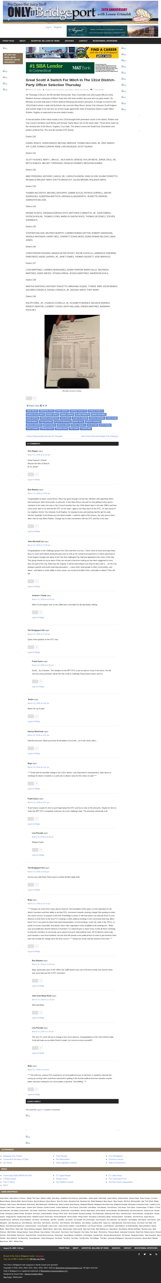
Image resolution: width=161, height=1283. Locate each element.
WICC (5, 1185)
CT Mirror (150, 1207)
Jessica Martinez (97, 418)
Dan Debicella (5, 1210)
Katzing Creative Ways (34, 1274)
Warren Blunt (147, 1238)
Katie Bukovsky (117, 1223)
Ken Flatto (148, 1223)
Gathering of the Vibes (112, 1214)
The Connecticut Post (117, 1179)
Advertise (40, 1256)
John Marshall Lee (14, 1223)
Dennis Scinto (52, 414)
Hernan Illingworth (49, 418)
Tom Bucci (66, 1238)
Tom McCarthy (47, 428)
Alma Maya (56, 1198)
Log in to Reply (34, 479)
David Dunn (42, 1210)
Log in (48, 27)
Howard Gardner (117, 1217)
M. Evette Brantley (62, 421)
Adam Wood (4, 1198)
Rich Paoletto (11, 1235)
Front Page (8, 41)
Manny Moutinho (145, 1226)
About (22, 41)
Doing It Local (61, 1179)
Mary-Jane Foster (89, 1229)
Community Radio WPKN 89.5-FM (17, 1175)
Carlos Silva (10, 1207)
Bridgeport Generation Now (103, 1204)
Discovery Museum (136, 1210)
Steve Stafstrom (12, 1238)
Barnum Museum (40, 1201)
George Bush (148, 1214)
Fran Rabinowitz (98, 1214)
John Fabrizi (142, 1220)
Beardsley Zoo (85, 1201)
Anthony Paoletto (78, 411)
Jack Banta (65, 418)
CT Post (157, 1207)
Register (58, 27)
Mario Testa (58, 1229)
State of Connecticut (117, 1163)
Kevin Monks (32, 421)
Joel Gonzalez (101, 1220)
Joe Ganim (69, 1220)
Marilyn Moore (48, 1229)
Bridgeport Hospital (120, 1204)
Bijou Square (108, 1201)
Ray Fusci (7, 1277)
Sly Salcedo (126, 1235)
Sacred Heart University (45, 1235)
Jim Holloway (44, 1220)
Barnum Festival (27, 1201)
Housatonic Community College (100, 1217)
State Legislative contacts (66, 1163)
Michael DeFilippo (34, 425)
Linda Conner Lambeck (66, 1226)
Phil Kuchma (103, 1232)
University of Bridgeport (116, 1238)
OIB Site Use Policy (37, 1259)
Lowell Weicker (108, 1226)
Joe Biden (60, 1220)
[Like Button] (29, 398)
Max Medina (123, 1229)
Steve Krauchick (150, 1235)
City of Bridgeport (116, 1156)
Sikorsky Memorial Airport (112, 1235)
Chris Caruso (73, 1207)
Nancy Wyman (45, 1232)
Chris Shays (122, 1207)
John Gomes (151, 1220)
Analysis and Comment (54, 90)
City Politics (69, 90)
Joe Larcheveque (89, 1220)
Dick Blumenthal (62, 1159)
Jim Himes (7, 1163)
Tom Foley (74, 1238)
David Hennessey (54, 1210)
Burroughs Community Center (138, 1204)
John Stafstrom (76, 1223)
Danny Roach (24, 1210)
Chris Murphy (61, 1156)
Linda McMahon (81, 1226)
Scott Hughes (33, 428)
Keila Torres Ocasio (129, 1223)
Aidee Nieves (32, 411)
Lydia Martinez (46, 421)
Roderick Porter (31, 1235)
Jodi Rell (53, 1220)
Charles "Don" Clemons (35, 1207)
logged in (40, 1110)
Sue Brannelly (23, 1238)
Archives (69, 41)
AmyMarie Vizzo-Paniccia (69, 1198)
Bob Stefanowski (41, 1204)
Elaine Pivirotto (82, 414)
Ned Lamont (55, 1232)
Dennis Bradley (111, 1210)
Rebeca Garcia (149, 1232)
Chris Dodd (83, 1207)
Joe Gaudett (78, 1220)
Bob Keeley (31, 1204)
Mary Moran (114, 1229)
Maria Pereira (10, 1229)
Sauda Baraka (69, 1235)
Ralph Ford (92, 425)
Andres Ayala (93, 1198)
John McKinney (27, 1223)
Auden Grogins (145, 1198)
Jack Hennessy (138, 1217)
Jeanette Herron (80, 418)
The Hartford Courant (64, 1182)
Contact (83, 41)
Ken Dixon (141, 1223)
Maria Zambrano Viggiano (33, 1229)
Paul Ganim (65, 1232)
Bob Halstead (21, 1204)
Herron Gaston (72, 1217)
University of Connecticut (133, 1238)
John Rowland (65, 1223)
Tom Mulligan (61, 428)
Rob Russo (21, 1235)
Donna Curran (67, 414)
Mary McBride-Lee (102, 1229)
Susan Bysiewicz (34, 1238)
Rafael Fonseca (78, 425)
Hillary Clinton (83, 1217)
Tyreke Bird (86, 428)
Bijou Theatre (118, 1201)
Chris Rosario (112, 1207)
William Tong (18, 1241)
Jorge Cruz (107, 1223)
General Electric (137, 1214)
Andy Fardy (102, 1198)
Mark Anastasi (67, 1229)
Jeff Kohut (15, 1220)
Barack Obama (5, 1201)
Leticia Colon (52, 1226)
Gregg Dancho (11, 1217)
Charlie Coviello (95, 411)
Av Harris (154, 1198)
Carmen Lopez (21, 1207)
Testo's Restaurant (47, 1238)
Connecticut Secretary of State (15, 1159)
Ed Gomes (36, 1214)
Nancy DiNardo (34, 1232)
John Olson (112, 418)
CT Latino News (115, 1175)
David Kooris (65, 1210)
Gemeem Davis (126, 1214)
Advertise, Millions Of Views (45, 41)
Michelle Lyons (147, 1229)
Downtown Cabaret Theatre (14, 1214)
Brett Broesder (53, 1204)
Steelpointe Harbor (137, 1235)
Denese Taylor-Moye (35, 414)
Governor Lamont (116, 1159)
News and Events (82, 90)
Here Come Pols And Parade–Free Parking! (99, 436)
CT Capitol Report (63, 1175)
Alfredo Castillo (46, 1198)
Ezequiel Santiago (85, 1214)
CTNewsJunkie (9, 1179)
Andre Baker (83, 1198)
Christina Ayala (141, 1207)
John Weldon (86, 1223)
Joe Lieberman (112, 1220)
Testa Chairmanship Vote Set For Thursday (45, 436)
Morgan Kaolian (22, 1232)
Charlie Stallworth (62, 1207)
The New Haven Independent (121, 1182)
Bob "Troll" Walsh (147, 1201)
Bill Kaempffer (135, 1201)
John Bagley (132, 1220)
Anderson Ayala (46, 411)
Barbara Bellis (16, 1201)
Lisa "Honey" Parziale (95, 1226)
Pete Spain (94, 1232)
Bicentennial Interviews (105, 41)
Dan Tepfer (33, 1210)
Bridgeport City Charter (12, 1156)
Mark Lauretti (77, 1229)
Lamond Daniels (30, 1226)
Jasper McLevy (149, 1217)
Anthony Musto (123, 1198)
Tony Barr (73, 428)
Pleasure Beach (113, 1232)
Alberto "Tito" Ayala (33, 1198)
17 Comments (98, 90)
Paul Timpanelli (75, 1232)
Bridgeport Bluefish (87, 1204)
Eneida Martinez (99, 414)
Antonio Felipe (134, 1198)
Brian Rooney (74, 1204)
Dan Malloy (15, 1210)
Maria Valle (78, 421)
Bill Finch (127, 1201)
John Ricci (55, 1223)
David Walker (75, 1210)
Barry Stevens (51, 1201)
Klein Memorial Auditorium (15, 1226)
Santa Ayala (59, 1235)
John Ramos (46, 1223)
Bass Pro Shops (62, 1201)
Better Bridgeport (97, 1201)
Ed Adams (28, 1214)
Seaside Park (98, 1235)
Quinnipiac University (127, 1232)
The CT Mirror (9, 1182)
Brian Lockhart (64, 1204)
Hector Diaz (49, 1217)
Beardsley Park (74, 1201)
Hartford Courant (38, 1217)
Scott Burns (105, 425)
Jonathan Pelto (97, 1223)
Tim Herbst (58, 1238)
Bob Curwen (11, 1204)
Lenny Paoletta (42, 1226)
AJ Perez (22, 1198)
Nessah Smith (63, 425)
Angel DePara (62, 411)
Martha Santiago (93, 421)
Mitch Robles (49, 425)
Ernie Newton (32, 418)
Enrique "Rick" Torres (60, 1214)
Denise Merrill (100, 1210)
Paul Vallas (85, 1232)
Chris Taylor (131, 1207)
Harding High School (24, 1217)
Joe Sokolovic (122, 1220)
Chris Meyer (92, 1207)
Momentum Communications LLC (69, 1268)
